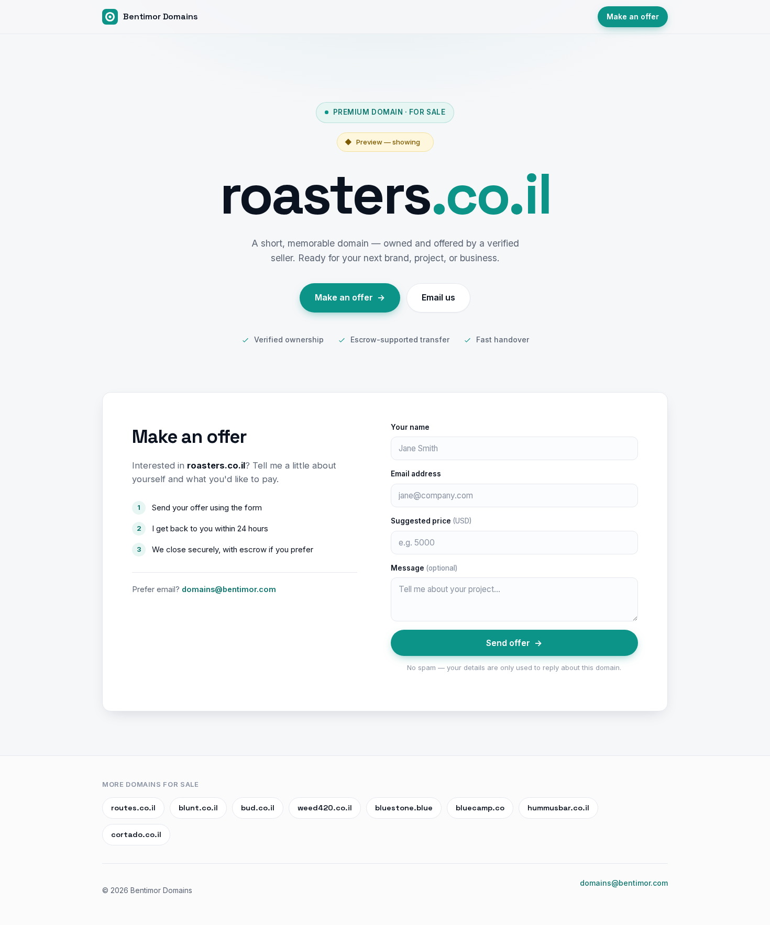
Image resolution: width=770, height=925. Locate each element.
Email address (416, 474)
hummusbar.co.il (558, 807)
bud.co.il (257, 807)
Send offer (514, 643)
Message (424, 568)
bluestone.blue (404, 807)
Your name (410, 427)
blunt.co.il (198, 807)
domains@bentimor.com (229, 589)
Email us (438, 297)
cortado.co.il (136, 834)
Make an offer (633, 16)
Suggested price (431, 521)
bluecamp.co (480, 807)
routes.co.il (133, 807)
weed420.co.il (325, 807)
